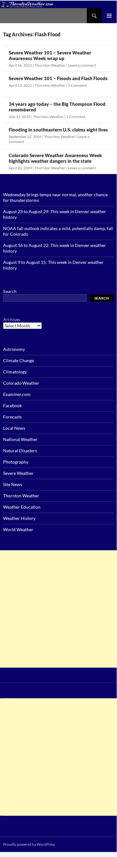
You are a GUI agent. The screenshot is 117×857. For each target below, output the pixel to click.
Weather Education (21, 507)
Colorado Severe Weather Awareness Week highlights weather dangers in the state (55, 158)
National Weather (20, 439)
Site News (12, 484)
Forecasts (12, 416)
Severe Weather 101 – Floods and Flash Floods (58, 78)
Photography (15, 461)
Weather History (19, 518)
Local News (14, 428)
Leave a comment (82, 65)
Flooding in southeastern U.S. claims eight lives (58, 129)
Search (9, 291)
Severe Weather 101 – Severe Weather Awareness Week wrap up (50, 55)
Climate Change (18, 360)
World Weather (18, 529)
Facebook (12, 405)
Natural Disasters (20, 450)
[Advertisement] (58, 609)
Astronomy (14, 349)
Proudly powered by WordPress (29, 844)
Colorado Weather (21, 383)
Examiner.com (16, 394)
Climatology (15, 371)
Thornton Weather (50, 65)
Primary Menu (109, 15)
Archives (11, 319)
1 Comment (77, 85)
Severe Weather (18, 473)
